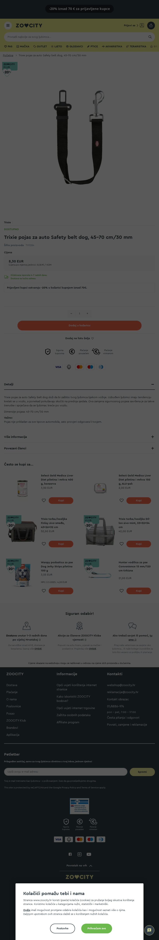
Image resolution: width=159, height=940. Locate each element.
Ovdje (26, 910)
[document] (81, 913)
